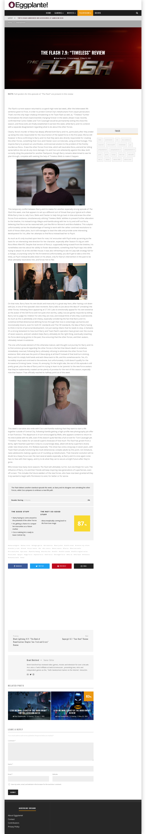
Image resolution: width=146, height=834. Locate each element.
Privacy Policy (13, 826)
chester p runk (14, 548)
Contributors (13, 823)
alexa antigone (14, 545)
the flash (78, 554)
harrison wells (76, 548)
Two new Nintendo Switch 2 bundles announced (36, 18)
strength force (60, 554)
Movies (70, 13)
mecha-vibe (46, 551)
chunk (24, 548)
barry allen (59, 545)
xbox (108, 159)
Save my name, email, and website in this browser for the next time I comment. (36, 784)
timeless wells (14, 557)
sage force (28, 554)
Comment (12, 741)
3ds (99, 140)
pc (130, 145)
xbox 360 (116, 159)
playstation (102, 150)
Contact (11, 819)
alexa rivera (26, 545)
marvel (101, 145)
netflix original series (80, 551)
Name (10, 764)
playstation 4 (129, 150)
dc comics (47, 548)
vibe (22, 557)
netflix (55, 551)
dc (40, 548)
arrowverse (48, 545)
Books (98, 13)
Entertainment (74, 58)
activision (108, 140)
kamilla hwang (35, 551)
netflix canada (65, 551)
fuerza (66, 548)
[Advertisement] (51, 599)
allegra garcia (37, 545)
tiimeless (86, 554)
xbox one (127, 159)
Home (48, 13)
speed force (39, 554)
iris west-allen (14, 551)
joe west (24, 551)
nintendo (122, 145)
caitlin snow (69, 545)
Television (84, 13)
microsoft (111, 145)
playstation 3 (116, 150)
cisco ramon (32, 548)
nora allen (12, 554)
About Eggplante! (15, 815)
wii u (100, 159)
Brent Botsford (60, 58)
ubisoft (131, 155)
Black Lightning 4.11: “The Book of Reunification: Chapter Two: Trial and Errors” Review (30, 640)
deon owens (57, 548)
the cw (70, 554)
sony (113, 155)
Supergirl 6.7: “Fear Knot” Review (75, 637)
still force (49, 554)
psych (20, 554)
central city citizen (83, 545)
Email (10, 774)
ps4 (106, 155)
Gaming (58, 13)
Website (55, 774)
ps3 (99, 155)
